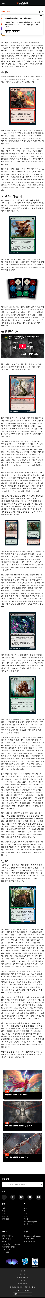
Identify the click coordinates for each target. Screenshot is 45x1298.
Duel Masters (29, 1239)
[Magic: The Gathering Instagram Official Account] (38, 1197)
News (3, 11)
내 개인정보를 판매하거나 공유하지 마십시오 (22, 1287)
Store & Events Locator (11, 1244)
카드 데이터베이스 (8, 1247)
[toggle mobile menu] (3, 2)
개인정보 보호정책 (22, 1277)
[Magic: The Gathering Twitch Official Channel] (21, 1197)
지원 (25, 1216)
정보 (25, 1208)
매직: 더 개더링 (7, 1236)
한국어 (8, 31)
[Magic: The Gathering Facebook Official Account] (4, 1197)
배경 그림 (5, 1219)
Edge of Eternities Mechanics (22, 1096)
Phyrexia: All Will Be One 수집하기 (22, 1127)
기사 (3, 1208)
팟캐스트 (5, 1216)
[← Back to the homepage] (23, 2)
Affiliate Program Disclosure (30, 1222)
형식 (3, 1211)
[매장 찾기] (41, 1184)
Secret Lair (6, 1249)
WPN (26, 1219)
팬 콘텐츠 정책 (22, 1284)
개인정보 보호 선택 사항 (22, 1290)
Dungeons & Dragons (32, 1236)
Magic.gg (5, 1241)
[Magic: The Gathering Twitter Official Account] (12, 1197)
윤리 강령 (22, 1274)
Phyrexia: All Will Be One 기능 (22, 1158)
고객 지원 (22, 1280)
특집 (8, 11)
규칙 (3, 1213)
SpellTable (6, 1252)
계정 (25, 1211)
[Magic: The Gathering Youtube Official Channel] (30, 1197)
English (16, 31)
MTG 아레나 (6, 1239)
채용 (25, 1213)
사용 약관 (22, 1271)
